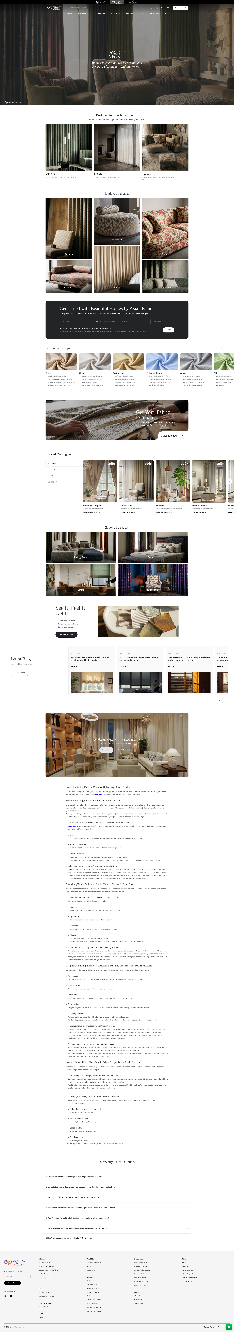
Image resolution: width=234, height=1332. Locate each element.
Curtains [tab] (51, 469)
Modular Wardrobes (45, 1292)
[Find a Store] (162, 8)
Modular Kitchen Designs (142, 1270)
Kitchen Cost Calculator (46, 1266)
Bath (88, 1280)
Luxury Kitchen (43, 1278)
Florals (165, 254)
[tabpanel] (158, 486)
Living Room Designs (141, 1266)
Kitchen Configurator (45, 1274)
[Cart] (168, 8)
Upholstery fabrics (74, 869)
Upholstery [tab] (52, 482)
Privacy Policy (209, 1327)
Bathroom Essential (93, 1303)
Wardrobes (82, 13)
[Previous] (221, 348)
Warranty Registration (94, 1311)
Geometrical (165, 287)
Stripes (117, 287)
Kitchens (69, 13)
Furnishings (115, 13)
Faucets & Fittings (92, 1284)
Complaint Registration (94, 1307)
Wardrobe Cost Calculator (47, 1296)
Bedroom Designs (140, 1274)
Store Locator (138, 1303)
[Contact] (151, 8)
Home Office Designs (141, 1285)
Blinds (89, 1266)
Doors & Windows (98, 13)
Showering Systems (93, 1288)
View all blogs (20, 673)
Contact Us (87, 1238)
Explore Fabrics (66, 635)
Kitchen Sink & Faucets (94, 1299)
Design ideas (154, 13)
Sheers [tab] (51, 476)
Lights (141, 13)
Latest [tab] (53, 463)
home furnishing (100, 794)
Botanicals (117, 239)
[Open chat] (229, 1327)
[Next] (229, 348)
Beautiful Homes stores (189, 1277)
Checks (69, 254)
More (166, 13)
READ (73, 667)
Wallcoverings (91, 1270)
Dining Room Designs (141, 1281)
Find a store (106, 750)
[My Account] (157, 8)
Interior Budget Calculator (190, 1274)
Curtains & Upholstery (94, 1262)
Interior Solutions (187, 1270)
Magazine (185, 1266)
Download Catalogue (90, 512)
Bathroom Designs (140, 1277)
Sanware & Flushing (93, 1292)
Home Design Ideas (140, 1262)
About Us (137, 1296)
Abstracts (69, 287)
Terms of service (224, 1327)
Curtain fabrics (73, 826)
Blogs (184, 1262)
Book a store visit (180, 8)
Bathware (129, 13)
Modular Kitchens (44, 1262)
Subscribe (12, 1283)
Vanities (89, 1296)
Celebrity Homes (187, 1281)
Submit (168, 330)
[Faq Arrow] (188, 1176)
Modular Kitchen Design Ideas (48, 1270)
